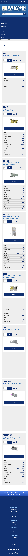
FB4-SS (6, 215)
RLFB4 (5, 274)
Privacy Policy (14, 513)
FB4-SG (6, 161)
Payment (2, 37)
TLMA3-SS (7, 435)
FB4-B (5, 107)
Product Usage (3, 26)
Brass (9, 109)
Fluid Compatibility (14, 539)
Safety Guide (14, 544)
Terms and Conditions (14, 514)
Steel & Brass (12, 277)
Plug (12, 275)
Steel (14, 56)
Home (2, 18)
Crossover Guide (4, 23)
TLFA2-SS (7, 381)
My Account (3, 29)
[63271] (9, 280)
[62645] (9, 167)
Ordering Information (14, 511)
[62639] (9, 114)
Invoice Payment (14, 509)
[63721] (9, 334)
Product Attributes (14, 542)
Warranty (14, 516)
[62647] (9, 221)
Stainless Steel (16, 218)
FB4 (4, 53)
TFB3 (5, 327)
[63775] (9, 442)
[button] (13, 60)
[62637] (9, 60)
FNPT (9, 55)
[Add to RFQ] (16, 60)
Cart (14, 531)
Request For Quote (14, 524)
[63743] (9, 388)
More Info (14, 74)
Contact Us (3, 34)
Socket (11, 56)
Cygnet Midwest (16, 553)
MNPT (9, 437)
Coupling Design (14, 537)
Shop (2, 20)
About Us (2, 31)
